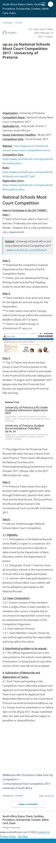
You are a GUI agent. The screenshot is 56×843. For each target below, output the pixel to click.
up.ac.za (49, 795)
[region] (28, 86)
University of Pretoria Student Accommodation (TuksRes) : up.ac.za (24, 428)
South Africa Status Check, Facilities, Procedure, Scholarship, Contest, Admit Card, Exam (25, 9)
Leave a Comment (28, 804)
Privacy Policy (8, 836)
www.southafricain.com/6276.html (27, 250)
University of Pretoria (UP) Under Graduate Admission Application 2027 (26, 410)
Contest (18, 22)
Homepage (7, 22)
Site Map (23, 836)
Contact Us (43, 832)
